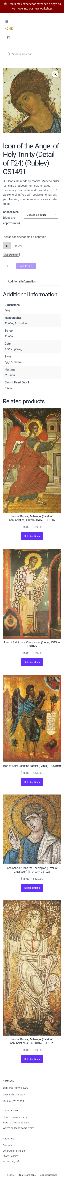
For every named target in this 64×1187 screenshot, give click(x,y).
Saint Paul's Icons (27, 1175)
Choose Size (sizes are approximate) (11, 217)
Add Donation (11, 254)
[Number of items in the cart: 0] (8, 37)
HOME (9, 28)
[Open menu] (7, 21)
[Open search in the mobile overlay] (32, 54)
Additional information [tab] (22, 281)
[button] (55, 74)
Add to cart (26, 266)
